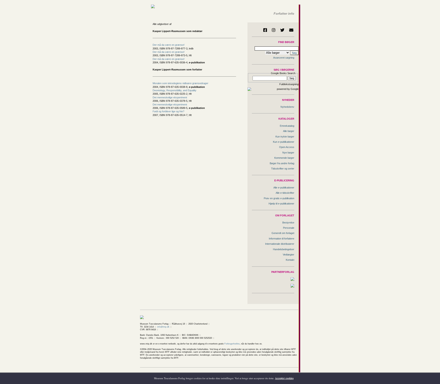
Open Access (286, 147)
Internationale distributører (279, 243)
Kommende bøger (284, 157)
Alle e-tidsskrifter (285, 192)
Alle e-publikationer (283, 187)
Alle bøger (288, 131)
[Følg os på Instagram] (273, 30)
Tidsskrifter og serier (282, 168)
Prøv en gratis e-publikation (279, 198)
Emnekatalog (287, 125)
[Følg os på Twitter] (282, 30)
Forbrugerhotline (232, 344)
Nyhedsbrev (287, 106)
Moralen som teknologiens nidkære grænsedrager (180, 83)
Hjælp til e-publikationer (281, 203)
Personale (288, 227)
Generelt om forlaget (283, 233)
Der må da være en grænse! (168, 44)
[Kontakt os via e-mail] (291, 30)
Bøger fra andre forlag (282, 163)
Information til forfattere (281, 238)
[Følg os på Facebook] (265, 30)
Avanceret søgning (283, 57)
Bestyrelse (288, 222)
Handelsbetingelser (283, 249)
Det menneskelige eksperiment (170, 97)
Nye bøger (288, 152)
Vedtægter (288, 254)
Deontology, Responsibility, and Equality (174, 90)
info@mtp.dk (163, 327)
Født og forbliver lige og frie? (168, 111)
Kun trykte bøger (284, 136)
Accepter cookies (284, 378)
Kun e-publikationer (283, 141)
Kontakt (290, 259)
